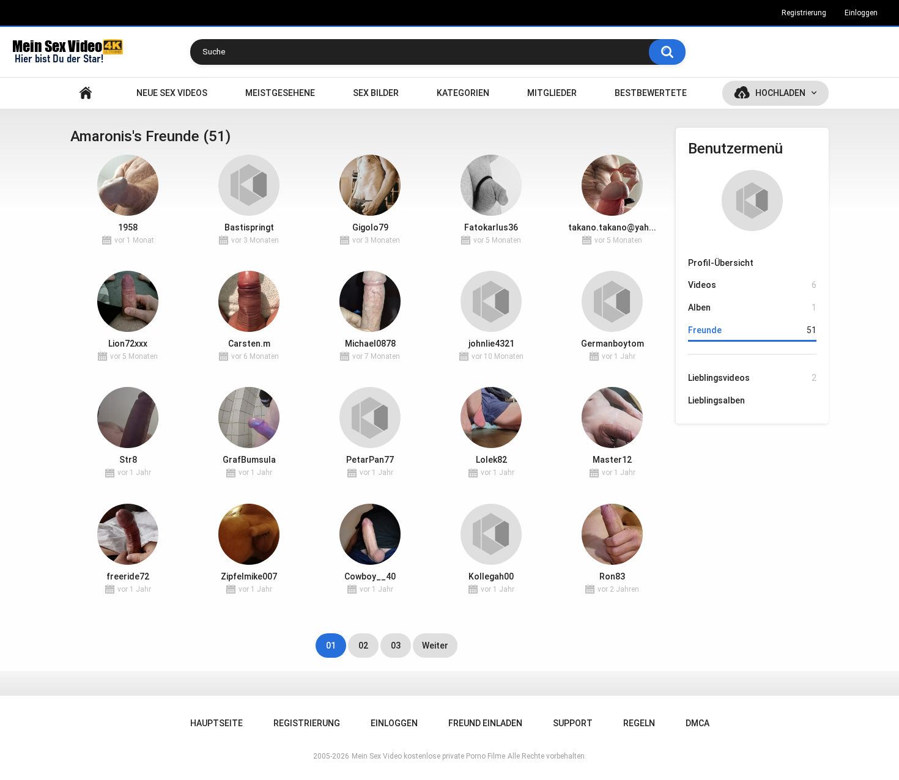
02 (363, 645)
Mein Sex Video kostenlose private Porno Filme (428, 756)
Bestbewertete (651, 93)
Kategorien (463, 93)
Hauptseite (85, 93)
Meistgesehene (280, 93)
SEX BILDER (376, 93)
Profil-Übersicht (720, 263)
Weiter (435, 645)
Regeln (639, 723)
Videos (752, 285)
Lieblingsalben (716, 400)
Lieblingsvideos (752, 378)
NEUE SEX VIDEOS (171, 93)
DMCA (697, 723)
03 (396, 645)
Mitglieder (552, 93)
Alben (752, 307)
